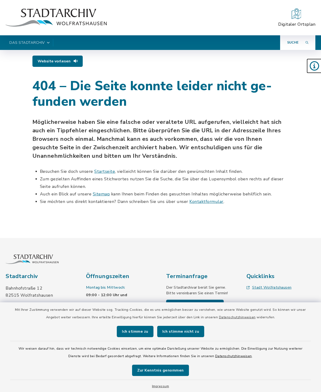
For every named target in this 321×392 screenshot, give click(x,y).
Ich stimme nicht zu (180, 331)
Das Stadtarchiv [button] (27, 42)
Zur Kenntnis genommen (160, 370)
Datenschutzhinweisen (237, 317)
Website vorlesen (54, 61)
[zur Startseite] (56, 17)
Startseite (104, 171)
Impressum (160, 386)
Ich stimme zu (135, 331)
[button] (314, 66)
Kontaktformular (206, 201)
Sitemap (101, 194)
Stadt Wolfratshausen (272, 287)
